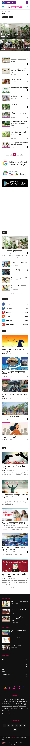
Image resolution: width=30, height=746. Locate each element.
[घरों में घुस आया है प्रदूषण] (6, 98)
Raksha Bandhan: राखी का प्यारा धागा (19, 601)
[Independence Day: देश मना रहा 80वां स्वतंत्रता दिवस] (6, 611)
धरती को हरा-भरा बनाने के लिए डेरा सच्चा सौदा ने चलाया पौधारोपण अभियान (19, 60)
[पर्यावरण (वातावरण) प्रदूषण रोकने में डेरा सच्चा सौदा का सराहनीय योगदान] (6, 124)
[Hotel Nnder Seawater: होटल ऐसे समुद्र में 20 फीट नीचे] (15, 539)
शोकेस (3, 571)
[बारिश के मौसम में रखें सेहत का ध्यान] (6, 115)
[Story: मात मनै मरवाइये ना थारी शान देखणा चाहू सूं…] (15, 341)
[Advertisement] (15, 210)
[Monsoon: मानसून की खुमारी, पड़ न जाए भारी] (15, 385)
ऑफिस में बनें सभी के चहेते (16, 645)
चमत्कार (3, 492)
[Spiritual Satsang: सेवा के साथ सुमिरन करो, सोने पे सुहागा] (15, 565)
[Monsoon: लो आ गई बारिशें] (15, 408)
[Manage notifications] (3, 743)
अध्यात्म (3, 463)
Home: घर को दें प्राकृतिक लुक (12, 251)
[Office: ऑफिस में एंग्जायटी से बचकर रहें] (6, 272)
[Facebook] (4, 725)
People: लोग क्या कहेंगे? (9, 437)
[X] (24, 725)
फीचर (3, 434)
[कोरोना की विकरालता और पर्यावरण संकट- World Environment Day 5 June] (6, 134)
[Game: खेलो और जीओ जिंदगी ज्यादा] (6, 640)
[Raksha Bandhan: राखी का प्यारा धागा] (6, 288)
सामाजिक (3, 544)
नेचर (5, 11)
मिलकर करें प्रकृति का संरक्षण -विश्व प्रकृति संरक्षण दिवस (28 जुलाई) (18, 70)
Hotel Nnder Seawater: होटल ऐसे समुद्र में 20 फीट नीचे (13, 549)
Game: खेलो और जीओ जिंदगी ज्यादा (18, 638)
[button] (3, 7)
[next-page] (21, 154)
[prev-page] (7, 154)
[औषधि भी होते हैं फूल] (6, 107)
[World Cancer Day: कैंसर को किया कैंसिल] (15, 458)
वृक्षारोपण (10, 16)
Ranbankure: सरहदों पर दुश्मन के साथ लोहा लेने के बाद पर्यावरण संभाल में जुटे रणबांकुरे (19, 618)
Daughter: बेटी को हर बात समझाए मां (13, 523)
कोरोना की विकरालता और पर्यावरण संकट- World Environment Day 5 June (19, 134)
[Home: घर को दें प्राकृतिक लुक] (15, 32)
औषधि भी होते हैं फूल (16, 104)
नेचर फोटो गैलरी (5, 16)
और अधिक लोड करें (14, 294)
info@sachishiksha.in (14, 714)
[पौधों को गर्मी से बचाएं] (6, 81)
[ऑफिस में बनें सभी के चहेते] (6, 647)
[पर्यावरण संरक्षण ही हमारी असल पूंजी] (6, 90)
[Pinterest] (16, 725)
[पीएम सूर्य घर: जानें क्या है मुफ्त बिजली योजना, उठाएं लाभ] (6, 632)
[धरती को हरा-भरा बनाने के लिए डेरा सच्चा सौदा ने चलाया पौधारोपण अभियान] (6, 60)
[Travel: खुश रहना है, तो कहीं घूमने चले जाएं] (6, 264)
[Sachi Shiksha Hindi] (15, 688)
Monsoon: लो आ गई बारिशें (11, 417)
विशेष (3, 346)
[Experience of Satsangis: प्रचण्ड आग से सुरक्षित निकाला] (15, 486)
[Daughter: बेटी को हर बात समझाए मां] (15, 514)
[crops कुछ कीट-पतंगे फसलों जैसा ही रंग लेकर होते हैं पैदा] (6, 145)
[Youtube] (15, 729)
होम (2, 11)
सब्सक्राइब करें (26, 324)
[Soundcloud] (20, 725)
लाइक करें (26, 304)
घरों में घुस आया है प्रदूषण (17, 96)
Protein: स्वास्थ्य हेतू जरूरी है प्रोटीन (19, 278)
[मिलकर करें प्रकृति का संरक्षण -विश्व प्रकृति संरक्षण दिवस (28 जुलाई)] (6, 71)
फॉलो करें (26, 308)
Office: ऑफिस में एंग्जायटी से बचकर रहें (19, 270)
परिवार (3, 520)
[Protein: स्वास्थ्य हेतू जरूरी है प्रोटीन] (6, 280)
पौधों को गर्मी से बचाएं (16, 79)
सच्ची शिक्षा (3, 36)
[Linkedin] (12, 725)
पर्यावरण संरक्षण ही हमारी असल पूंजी (19, 88)
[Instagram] (8, 725)
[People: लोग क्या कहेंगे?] (15, 428)
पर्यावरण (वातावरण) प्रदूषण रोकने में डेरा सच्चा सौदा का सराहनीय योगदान (19, 123)
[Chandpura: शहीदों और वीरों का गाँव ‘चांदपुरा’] (15, 363)
